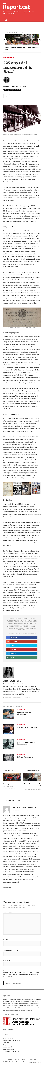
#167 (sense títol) (8, 1038)
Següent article (33, 770)
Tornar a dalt (34, 1062)
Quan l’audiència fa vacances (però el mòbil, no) (22, 48)
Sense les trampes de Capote (32, 784)
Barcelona (28, 621)
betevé (35, 621)
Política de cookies (9, 1049)
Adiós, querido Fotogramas (11, 1040)
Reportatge (8, 57)
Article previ (10, 770)
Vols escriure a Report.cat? (11, 1051)
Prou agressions (9, 784)
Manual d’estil (7, 1047)
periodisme (11, 626)
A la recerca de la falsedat (27, 727)
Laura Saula (11, 86)
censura (10, 623)
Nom (5, 939)
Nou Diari (32, 625)
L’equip (5, 1045)
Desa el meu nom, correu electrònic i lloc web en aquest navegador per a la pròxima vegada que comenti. (21, 974)
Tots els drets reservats (11, 1059)
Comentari (8, 912)
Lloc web (6, 960)
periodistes (19, 626)
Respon (6, 892)
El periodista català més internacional (26, 743)
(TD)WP (24, 1061)
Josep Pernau (23, 625)
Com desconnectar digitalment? (24, 713)
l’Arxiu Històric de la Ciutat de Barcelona (25, 582)
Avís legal (6, 1042)
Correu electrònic (11, 950)
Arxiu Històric (19, 621)
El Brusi (29, 623)
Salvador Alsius (29, 626)
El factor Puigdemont (25, 757)
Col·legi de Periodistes (25, 1010)
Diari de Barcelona (20, 623)
